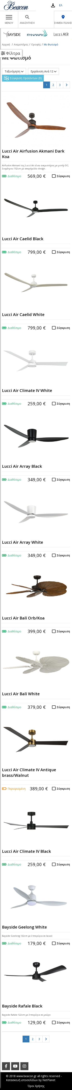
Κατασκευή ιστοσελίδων (22, 1080)
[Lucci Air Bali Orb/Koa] (36, 588)
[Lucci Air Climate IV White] (36, 360)
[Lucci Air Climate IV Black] (36, 821)
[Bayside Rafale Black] (36, 976)
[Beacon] (16, 5)
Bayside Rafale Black (22, 1006)
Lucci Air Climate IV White (27, 390)
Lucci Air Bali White (21, 693)
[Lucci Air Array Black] (36, 436)
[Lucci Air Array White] (36, 512)
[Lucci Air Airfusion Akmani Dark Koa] (36, 120)
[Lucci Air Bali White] (36, 663)
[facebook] (6, 1066)
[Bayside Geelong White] (36, 897)
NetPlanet (48, 1080)
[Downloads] (53, 5)
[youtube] (15, 1066)
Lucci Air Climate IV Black (26, 851)
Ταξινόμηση (13, 71)
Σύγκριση (63, 176)
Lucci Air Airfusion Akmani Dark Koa (33, 153)
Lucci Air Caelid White (23, 314)
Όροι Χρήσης (36, 1086)
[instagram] (24, 1066)
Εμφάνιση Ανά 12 (42, 71)
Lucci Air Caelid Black (22, 238)
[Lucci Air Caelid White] (36, 284)
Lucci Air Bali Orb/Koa (23, 618)
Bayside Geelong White (24, 927)
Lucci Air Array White (22, 542)
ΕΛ (60, 5)
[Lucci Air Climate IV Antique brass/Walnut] (36, 739)
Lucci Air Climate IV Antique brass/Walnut (29, 772)
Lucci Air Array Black (22, 466)
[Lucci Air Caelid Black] (36, 208)
